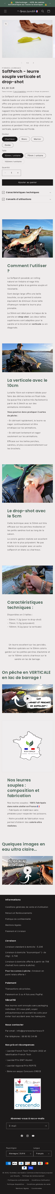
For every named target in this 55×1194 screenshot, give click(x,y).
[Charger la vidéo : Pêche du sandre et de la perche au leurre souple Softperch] (27, 870)
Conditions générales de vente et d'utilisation (26, 907)
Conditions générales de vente (38, 1184)
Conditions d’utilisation (41, 1180)
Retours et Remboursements (18, 913)
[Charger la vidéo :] (27, 698)
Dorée (8, 145)
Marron (37, 139)
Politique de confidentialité (18, 919)
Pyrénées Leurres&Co (18, 1173)
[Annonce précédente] (5, 3)
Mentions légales (13, 925)
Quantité (6, 167)
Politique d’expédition (15, 1184)
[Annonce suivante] (50, 3)
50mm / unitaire (13, 155)
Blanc (24, 139)
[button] (5, 11)
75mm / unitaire (35, 155)
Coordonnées (37, 1188)
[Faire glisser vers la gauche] (22, 63)
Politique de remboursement (33, 1176)
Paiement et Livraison (15, 931)
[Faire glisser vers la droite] (33, 63)
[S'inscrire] (46, 1126)
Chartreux (10, 139)
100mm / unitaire (14, 162)
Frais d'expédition (19, 91)
